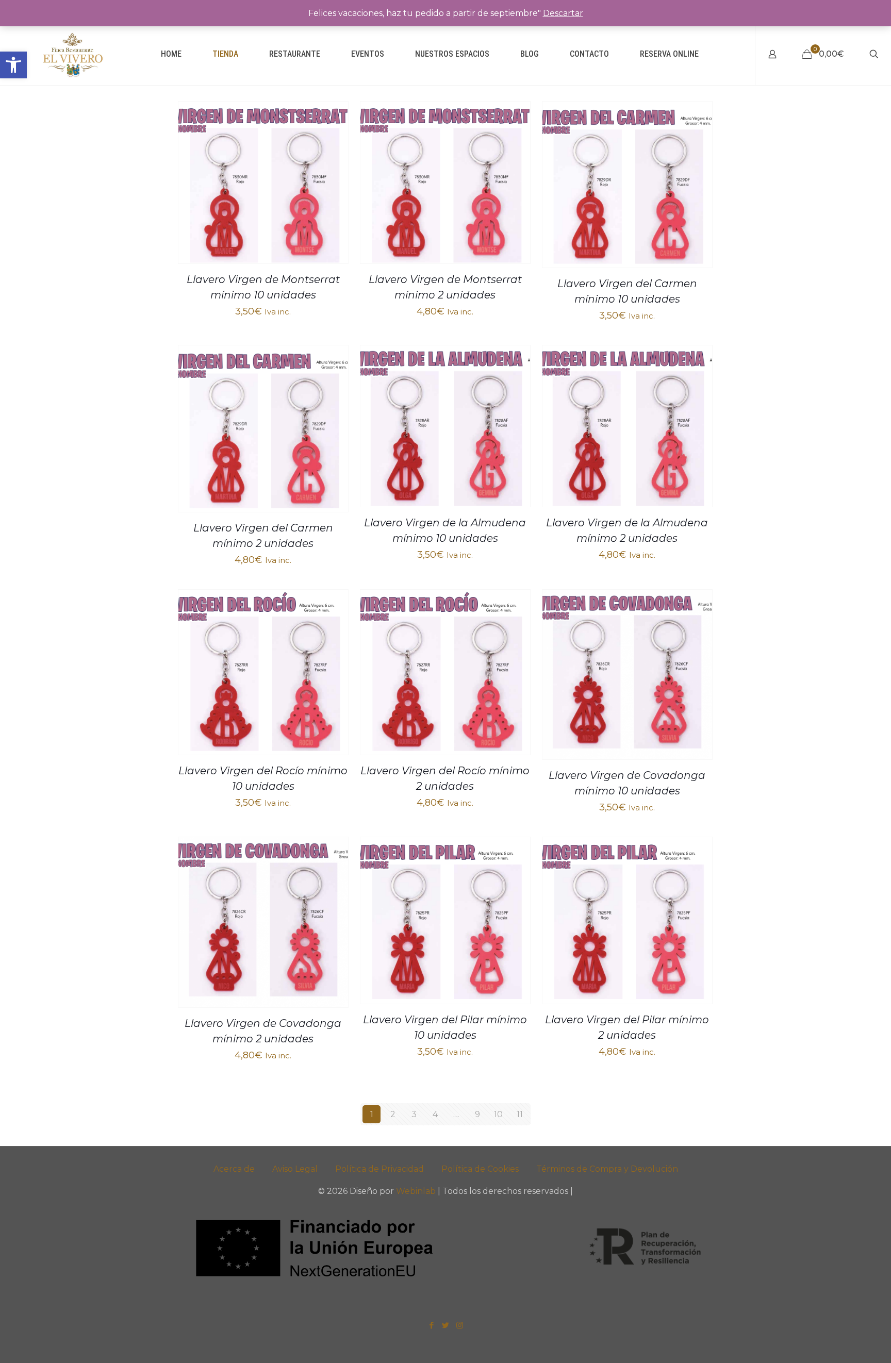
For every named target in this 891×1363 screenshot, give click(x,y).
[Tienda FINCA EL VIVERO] (73, 54)
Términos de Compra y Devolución (607, 1169)
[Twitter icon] (445, 1325)
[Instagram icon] (459, 1325)
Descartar (563, 13)
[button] (13, 65)
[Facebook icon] (431, 1325)
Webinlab (417, 1191)
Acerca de (234, 1169)
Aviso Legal (295, 1169)
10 (498, 1114)
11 (520, 1114)
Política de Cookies (480, 1169)
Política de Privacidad (379, 1169)
